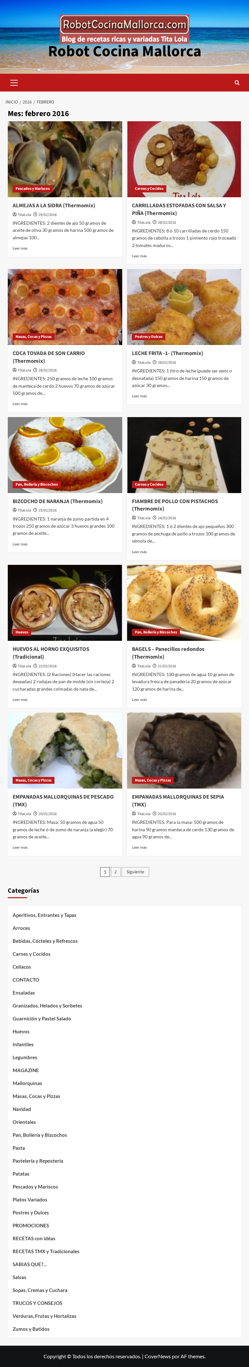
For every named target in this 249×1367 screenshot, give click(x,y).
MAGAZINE (26, 1070)
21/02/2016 (167, 666)
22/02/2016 (48, 666)
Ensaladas (24, 993)
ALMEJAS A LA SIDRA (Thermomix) (54, 206)
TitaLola (24, 215)
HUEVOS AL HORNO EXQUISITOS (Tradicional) (51, 653)
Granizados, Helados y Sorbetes (47, 1005)
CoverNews (158, 1356)
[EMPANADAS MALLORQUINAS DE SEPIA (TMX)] (184, 751)
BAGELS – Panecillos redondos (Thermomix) (168, 653)
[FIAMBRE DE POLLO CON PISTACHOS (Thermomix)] (184, 455)
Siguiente (135, 872)
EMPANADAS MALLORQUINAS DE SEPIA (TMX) (178, 801)
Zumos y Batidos (31, 1329)
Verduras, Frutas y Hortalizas (45, 1316)
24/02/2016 (167, 518)
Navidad (22, 1109)
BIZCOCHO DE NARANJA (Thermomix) (58, 501)
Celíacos (22, 967)
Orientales (24, 1122)
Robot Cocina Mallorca (124, 51)
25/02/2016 (48, 510)
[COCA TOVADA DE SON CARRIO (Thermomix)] (65, 307)
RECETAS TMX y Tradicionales (46, 1251)
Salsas (19, 1277)
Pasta (19, 1148)
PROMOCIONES (31, 1225)
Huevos (22, 632)
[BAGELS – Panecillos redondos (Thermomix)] (184, 603)
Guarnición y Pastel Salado (42, 1018)
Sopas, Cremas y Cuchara (40, 1290)
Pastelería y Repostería (38, 1161)
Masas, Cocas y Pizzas (34, 336)
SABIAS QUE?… (30, 1264)
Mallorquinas (27, 1083)
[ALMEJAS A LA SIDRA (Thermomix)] (65, 159)
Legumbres (25, 1057)
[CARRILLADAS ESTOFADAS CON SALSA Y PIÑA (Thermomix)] (184, 159)
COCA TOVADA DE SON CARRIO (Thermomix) (49, 357)
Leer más (20, 248)
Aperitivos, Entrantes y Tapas (45, 915)
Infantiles (23, 1044)
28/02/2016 (167, 222)
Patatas (21, 1174)
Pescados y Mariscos (33, 188)
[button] (14, 82)
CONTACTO (26, 980)
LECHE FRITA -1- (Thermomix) (167, 353)
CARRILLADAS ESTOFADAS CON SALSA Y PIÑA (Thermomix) (179, 209)
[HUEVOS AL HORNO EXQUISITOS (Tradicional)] (65, 603)
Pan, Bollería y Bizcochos (37, 484)
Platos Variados (30, 1199)
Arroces (21, 928)
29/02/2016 (48, 215)
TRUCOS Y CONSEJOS (37, 1303)
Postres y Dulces (148, 336)
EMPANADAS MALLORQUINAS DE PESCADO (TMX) (63, 801)
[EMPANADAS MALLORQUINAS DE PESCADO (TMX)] (65, 751)
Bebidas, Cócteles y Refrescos (45, 941)
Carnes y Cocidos (149, 188)
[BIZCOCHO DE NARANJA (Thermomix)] (65, 455)
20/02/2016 (48, 814)
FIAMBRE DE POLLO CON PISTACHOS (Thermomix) (175, 505)
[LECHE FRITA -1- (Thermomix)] (184, 307)
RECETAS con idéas (34, 1238)
